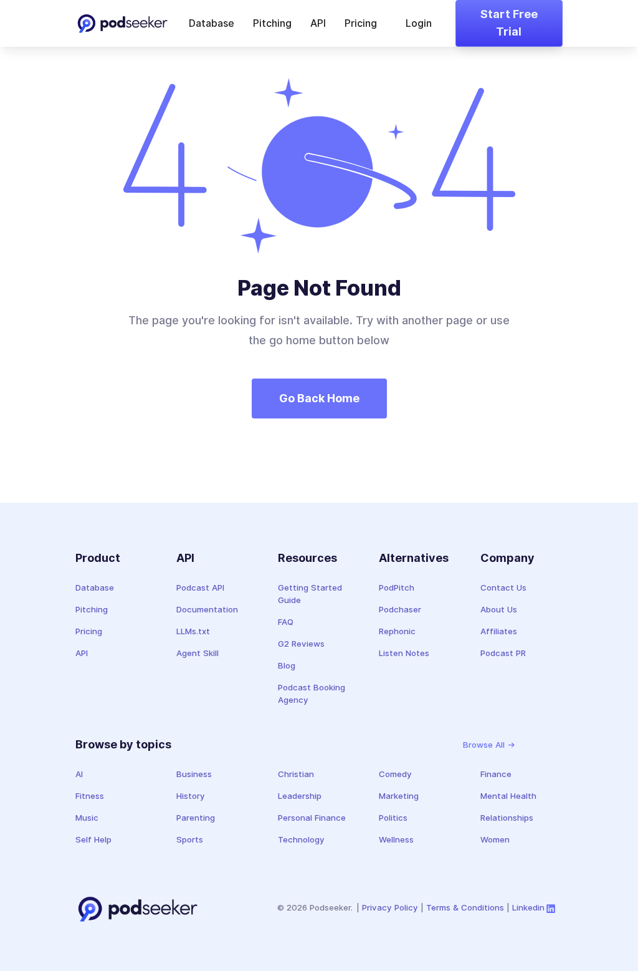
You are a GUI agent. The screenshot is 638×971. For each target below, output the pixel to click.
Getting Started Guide (310, 593)
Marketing (399, 796)
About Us (498, 609)
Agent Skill (197, 653)
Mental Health (508, 796)
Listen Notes (404, 653)
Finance (496, 774)
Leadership (299, 796)
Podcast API (200, 587)
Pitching (272, 23)
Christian (296, 774)
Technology (301, 839)
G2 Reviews (301, 644)
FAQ (285, 622)
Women (495, 839)
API (318, 23)
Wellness (396, 839)
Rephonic (397, 631)
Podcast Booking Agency (311, 693)
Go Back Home (319, 398)
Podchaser (400, 609)
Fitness (89, 796)
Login (419, 23)
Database (211, 23)
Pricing (361, 23)
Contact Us (503, 587)
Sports (189, 839)
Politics (393, 818)
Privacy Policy (390, 907)
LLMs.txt (193, 631)
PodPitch (396, 587)
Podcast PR (503, 653)
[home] (122, 23)
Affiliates (498, 631)
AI (79, 774)
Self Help (93, 839)
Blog (286, 665)
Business (194, 774)
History (190, 796)
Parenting (195, 818)
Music (86, 818)
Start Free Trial (509, 23)
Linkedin (528, 907)
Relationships (506, 818)
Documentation (207, 609)
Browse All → (489, 745)
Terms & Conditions (465, 907)
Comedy (395, 774)
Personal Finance (312, 818)
